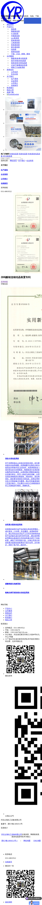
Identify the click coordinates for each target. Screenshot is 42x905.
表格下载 (10, 92)
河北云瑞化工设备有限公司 (11, 834)
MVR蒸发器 (7, 156)
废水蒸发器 (15, 47)
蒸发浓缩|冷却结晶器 (19, 63)
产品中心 (10, 27)
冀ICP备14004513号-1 (9, 841)
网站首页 (10, 24)
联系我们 (10, 88)
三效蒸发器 (15, 42)
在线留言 (14, 85)
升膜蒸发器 (15, 36)
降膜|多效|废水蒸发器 (19, 58)
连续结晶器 (14, 154)
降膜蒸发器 (15, 31)
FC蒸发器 (14, 33)
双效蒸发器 (15, 40)
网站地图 (26, 841)
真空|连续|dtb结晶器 (18, 61)
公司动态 (14, 72)
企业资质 (14, 81)
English (16, 94)
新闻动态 (10, 70)
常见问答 (14, 74)
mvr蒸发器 (15, 38)
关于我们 (10, 76)
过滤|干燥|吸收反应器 (19, 65)
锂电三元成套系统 (18, 67)
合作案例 (10, 56)
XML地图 (37, 841)
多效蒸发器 (15, 45)
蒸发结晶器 (15, 52)
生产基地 (14, 79)
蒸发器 (13, 29)
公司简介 (14, 83)
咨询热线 (4, 282)
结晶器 (13, 49)
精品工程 (10, 90)
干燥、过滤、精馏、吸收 (20, 54)
